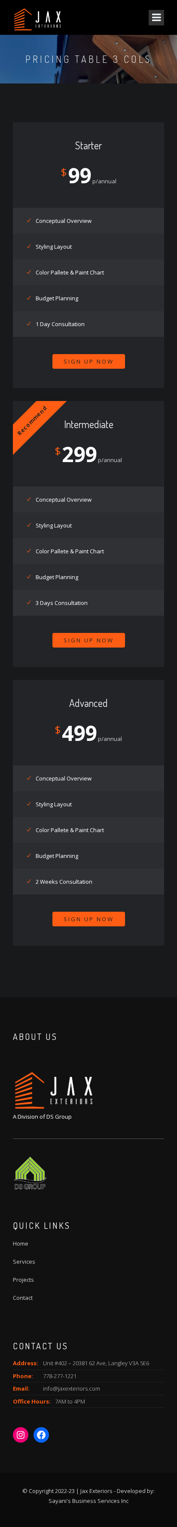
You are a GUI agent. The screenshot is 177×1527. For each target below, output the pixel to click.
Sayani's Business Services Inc (88, 1501)
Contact (23, 1298)
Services (24, 1261)
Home (20, 1243)
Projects (23, 1279)
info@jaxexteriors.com (71, 1388)
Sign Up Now (89, 361)
